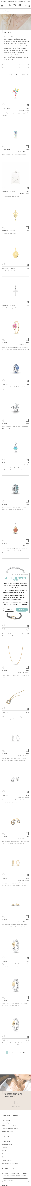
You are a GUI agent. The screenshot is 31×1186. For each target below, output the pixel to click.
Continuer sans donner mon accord (19, 574)
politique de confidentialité (19, 604)
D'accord (22, 609)
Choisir (9, 609)
